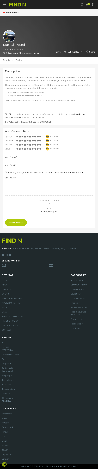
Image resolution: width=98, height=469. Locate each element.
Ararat (4, 418)
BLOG (4, 312)
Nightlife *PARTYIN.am (8, 348)
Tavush (5, 450)
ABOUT (5, 285)
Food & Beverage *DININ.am (78, 313)
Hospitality (76, 328)
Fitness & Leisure (78, 307)
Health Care (76, 324)
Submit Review (74, 52)
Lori (3, 436)
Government (77, 319)
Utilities (22, 117)
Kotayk (5, 432)
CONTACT (6, 330)
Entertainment (77, 298)
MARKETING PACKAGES (13, 298)
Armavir (5, 423)
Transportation (8, 389)
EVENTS (5, 294)
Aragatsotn (7, 414)
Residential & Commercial (8, 369)
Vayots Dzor (7, 454)
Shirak (4, 441)
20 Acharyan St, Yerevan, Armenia (22, 53)
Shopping (6, 375)
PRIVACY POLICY (10, 325)
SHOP (5, 307)
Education (75, 294)
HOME (5, 280)
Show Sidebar (12, 12)
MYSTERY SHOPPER (11, 303)
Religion (6, 363)
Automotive (76, 280)
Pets (4, 359)
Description (8, 60)
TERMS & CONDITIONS (12, 316)
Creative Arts (77, 289)
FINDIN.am (10, 114)
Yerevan (5, 459)
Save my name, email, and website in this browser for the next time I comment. (46, 172)
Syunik (5, 445)
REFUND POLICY (10, 321)
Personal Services (10, 355)
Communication (78, 285)
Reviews (19, 60)
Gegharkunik (7, 427)
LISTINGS (6, 289)
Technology (7, 380)
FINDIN (49, 466)
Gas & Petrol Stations (13, 49)
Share (92, 52)
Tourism (5, 384)
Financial (75, 303)
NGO (4, 343)
